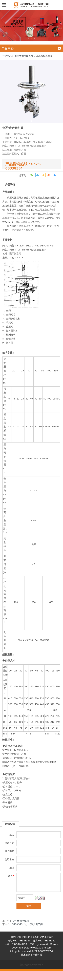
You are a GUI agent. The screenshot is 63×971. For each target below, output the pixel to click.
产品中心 (7, 56)
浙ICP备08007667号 (42, 951)
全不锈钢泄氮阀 (20, 920)
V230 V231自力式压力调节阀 (27, 924)
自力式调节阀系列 (23, 56)
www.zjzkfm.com (41, 947)
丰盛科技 (37, 954)
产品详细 (10, 184)
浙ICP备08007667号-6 (32, 964)
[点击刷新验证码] (40, 898)
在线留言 (10, 824)
